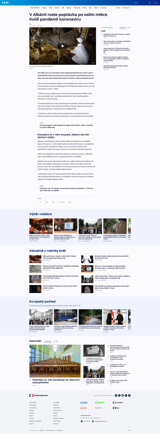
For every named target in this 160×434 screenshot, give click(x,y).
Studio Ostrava (57, 410)
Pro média (56, 402)
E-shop (31, 418)
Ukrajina (44, 8)
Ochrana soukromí (50, 430)
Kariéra (55, 416)
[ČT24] (5, 3)
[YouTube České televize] (122, 395)
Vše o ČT (31, 424)
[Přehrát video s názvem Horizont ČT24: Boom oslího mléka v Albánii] (63, 46)
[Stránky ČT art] (99, 408)
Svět (63, 8)
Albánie (46, 202)
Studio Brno (56, 408)
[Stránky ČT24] (84, 402)
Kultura (96, 8)
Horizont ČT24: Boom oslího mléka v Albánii (40, 66)
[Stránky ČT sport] (100, 402)
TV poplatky (32, 408)
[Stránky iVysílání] (118, 402)
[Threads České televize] (129, 395)
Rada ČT (55, 413)
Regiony (68, 8)
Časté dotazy (57, 421)
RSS (130, 430)
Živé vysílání (32, 405)
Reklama (55, 405)
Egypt (69, 202)
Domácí (57, 8)
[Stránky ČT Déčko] (84, 408)
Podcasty (103, 8)
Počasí (84, 8)
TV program (32, 402)
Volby (50, 8)
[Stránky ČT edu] (116, 408)
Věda (90, 8)
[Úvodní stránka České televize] (38, 395)
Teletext (31, 410)
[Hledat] (149, 2)
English (42, 430)
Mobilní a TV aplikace (35, 421)
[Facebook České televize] (119, 395)
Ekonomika (77, 8)
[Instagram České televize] (116, 395)
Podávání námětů (58, 418)
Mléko (53, 202)
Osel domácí (61, 202)
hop (30, 24)
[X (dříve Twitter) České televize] (126, 395)
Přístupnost (60, 430)
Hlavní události (34, 8)
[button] (62, 46)
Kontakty (56, 424)
